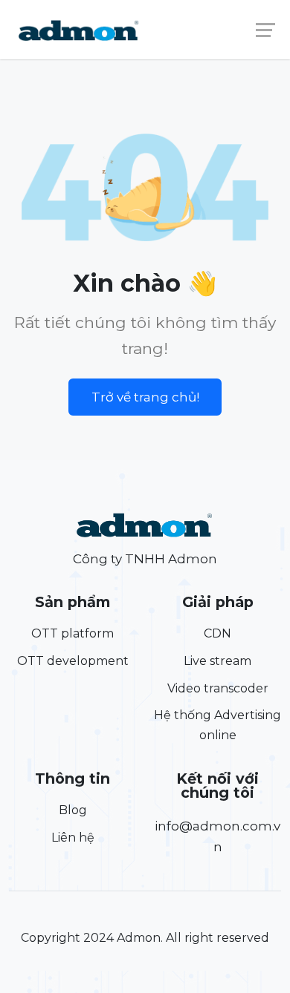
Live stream (217, 661)
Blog (73, 810)
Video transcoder (217, 688)
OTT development (73, 661)
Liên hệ (72, 837)
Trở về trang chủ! (145, 397)
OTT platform (72, 633)
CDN (217, 633)
